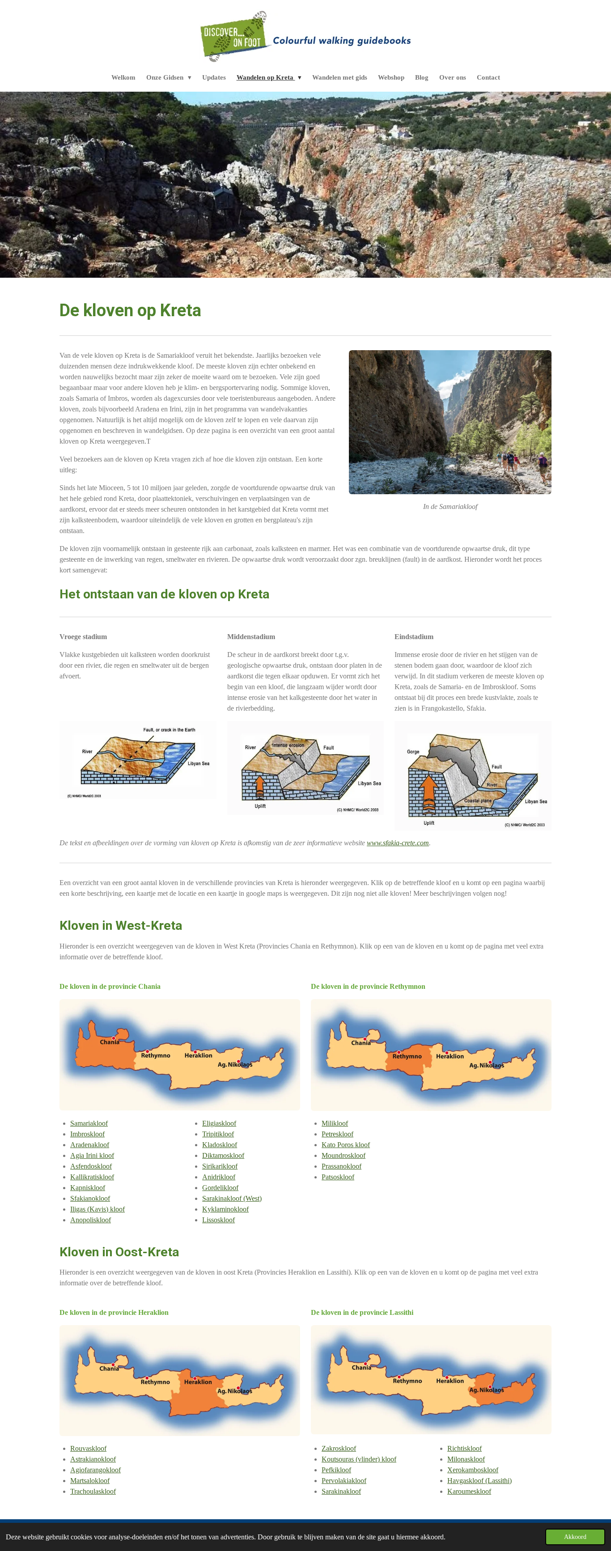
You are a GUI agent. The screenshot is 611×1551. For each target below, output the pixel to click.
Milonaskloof (466, 1459)
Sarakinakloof (341, 1491)
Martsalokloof (90, 1480)
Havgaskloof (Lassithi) (479, 1480)
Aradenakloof (89, 1144)
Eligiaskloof (219, 1123)
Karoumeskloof (469, 1491)
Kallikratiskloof (92, 1177)
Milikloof (335, 1123)
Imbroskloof (87, 1134)
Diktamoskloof (223, 1155)
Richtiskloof (464, 1448)
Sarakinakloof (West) (232, 1198)
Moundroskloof (343, 1155)
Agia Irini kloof (92, 1155)
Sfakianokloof (90, 1198)
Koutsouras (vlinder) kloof (359, 1459)
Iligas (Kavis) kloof (97, 1209)
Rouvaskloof (88, 1448)
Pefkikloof (336, 1470)
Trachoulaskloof (93, 1491)
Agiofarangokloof (95, 1470)
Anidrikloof (218, 1177)
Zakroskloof (339, 1448)
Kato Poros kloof (346, 1144)
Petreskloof (337, 1134)
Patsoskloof (338, 1177)
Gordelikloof (220, 1187)
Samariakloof (89, 1123)
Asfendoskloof (91, 1166)
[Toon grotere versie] (450, 422)
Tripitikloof (218, 1134)
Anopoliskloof (90, 1220)
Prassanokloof (341, 1166)
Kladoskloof (219, 1144)
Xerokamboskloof (472, 1470)
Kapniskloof (87, 1187)
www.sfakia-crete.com (398, 843)
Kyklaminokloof (225, 1209)
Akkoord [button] (575, 1536)
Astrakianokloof (93, 1459)
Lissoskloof (218, 1220)
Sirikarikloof (220, 1166)
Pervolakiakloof (344, 1480)
